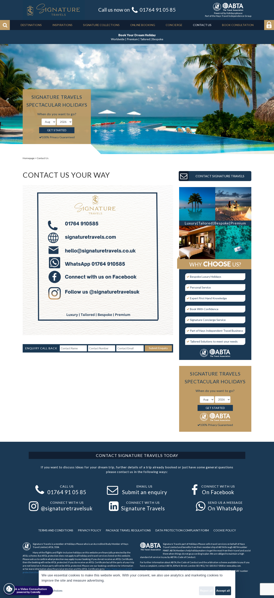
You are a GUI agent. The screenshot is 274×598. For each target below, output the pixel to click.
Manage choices (52, 590)
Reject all (206, 590)
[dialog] (137, 584)
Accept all (223, 590)
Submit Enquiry (158, 348)
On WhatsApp (225, 508)
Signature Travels (143, 508)
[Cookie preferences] (9, 588)
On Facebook (218, 492)
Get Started (56, 130)
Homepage (29, 158)
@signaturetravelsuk (67, 508)
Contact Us (43, 158)
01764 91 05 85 (158, 10)
